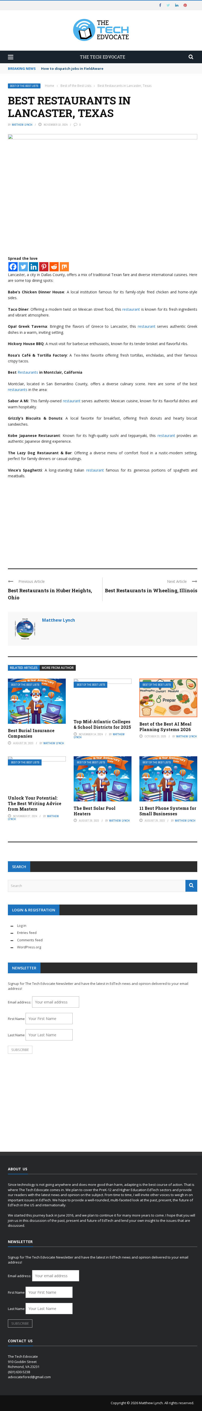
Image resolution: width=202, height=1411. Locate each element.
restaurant (131, 309)
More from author (58, 667)
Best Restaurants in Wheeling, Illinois (151, 590)
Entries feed (27, 932)
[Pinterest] (43, 266)
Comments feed (30, 940)
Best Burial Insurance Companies (31, 733)
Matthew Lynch (22, 124)
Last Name (16, 1035)
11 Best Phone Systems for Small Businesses (167, 810)
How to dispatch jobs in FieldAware (72, 68)
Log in (21, 925)
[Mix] (64, 266)
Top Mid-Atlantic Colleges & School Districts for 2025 (102, 724)
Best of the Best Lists (24, 86)
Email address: (20, 1002)
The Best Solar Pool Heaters (94, 810)
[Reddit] (54, 266)
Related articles (24, 667)
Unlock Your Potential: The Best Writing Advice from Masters (34, 803)
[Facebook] (13, 266)
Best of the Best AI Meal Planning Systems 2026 (165, 726)
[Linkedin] (33, 266)
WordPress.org (29, 947)
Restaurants (28, 372)
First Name (16, 1018)
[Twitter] (23, 266)
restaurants (17, 389)
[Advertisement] (102, 521)
